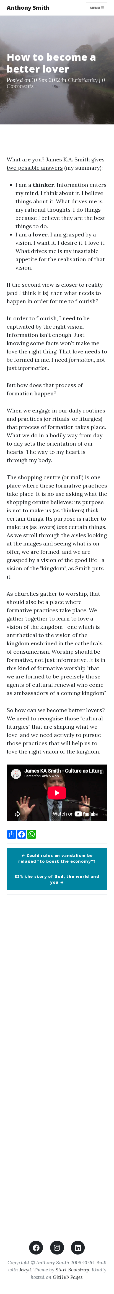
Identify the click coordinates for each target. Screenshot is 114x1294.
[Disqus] (57, 976)
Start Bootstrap (72, 1269)
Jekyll (25, 1269)
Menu (95, 7)
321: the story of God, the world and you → (57, 879)
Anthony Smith (28, 7)
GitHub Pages (67, 1277)
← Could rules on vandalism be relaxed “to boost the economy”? (56, 858)
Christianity (83, 79)
